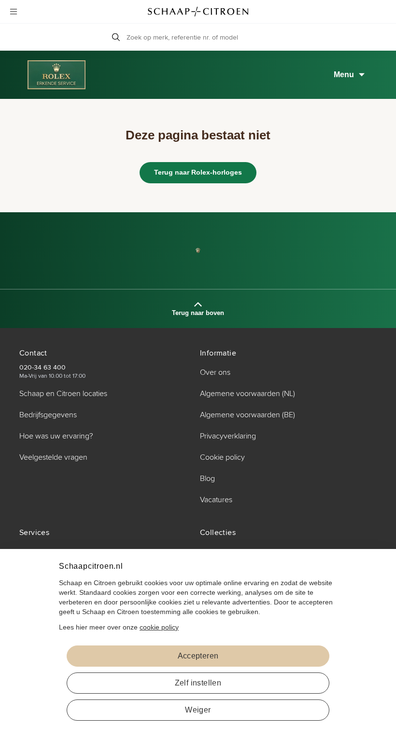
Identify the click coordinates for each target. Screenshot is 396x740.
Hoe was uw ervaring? (56, 436)
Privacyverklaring (228, 436)
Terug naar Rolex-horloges (198, 172)
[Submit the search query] (116, 37)
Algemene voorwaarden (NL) (247, 393)
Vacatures (216, 500)
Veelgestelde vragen (53, 457)
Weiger (198, 710)
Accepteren (198, 656)
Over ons (215, 372)
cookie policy (159, 627)
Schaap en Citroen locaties (63, 393)
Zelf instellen (198, 683)
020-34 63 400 (42, 367)
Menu (344, 74)
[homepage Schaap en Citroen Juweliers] (198, 11)
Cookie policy (222, 457)
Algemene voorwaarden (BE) (247, 415)
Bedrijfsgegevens (48, 415)
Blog (207, 478)
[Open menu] (13, 11)
